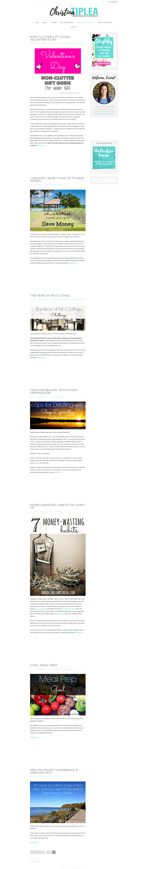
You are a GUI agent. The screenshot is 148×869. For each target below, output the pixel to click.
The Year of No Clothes (50, 295)
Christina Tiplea (74, 11)
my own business (40, 609)
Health (57, 396)
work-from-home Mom (68, 609)
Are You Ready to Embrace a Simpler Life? (54, 771)
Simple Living (80, 43)
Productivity (63, 396)
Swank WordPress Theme (77, 867)
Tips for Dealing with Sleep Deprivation (53, 391)
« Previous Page (36, 852)
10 (54, 852)
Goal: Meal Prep (44, 665)
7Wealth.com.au (59, 614)
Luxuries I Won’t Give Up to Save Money (57, 179)
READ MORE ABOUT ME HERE (104, 114)
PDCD (87, 867)
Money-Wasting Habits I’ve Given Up (57, 506)
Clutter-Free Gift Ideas (61, 43)
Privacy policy (34, 861)
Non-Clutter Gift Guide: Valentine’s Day (50, 38)
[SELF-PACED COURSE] (104, 157)
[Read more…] (41, 145)
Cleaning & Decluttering (62, 299)
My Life (71, 299)
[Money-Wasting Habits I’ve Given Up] (58, 556)
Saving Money (72, 43)
